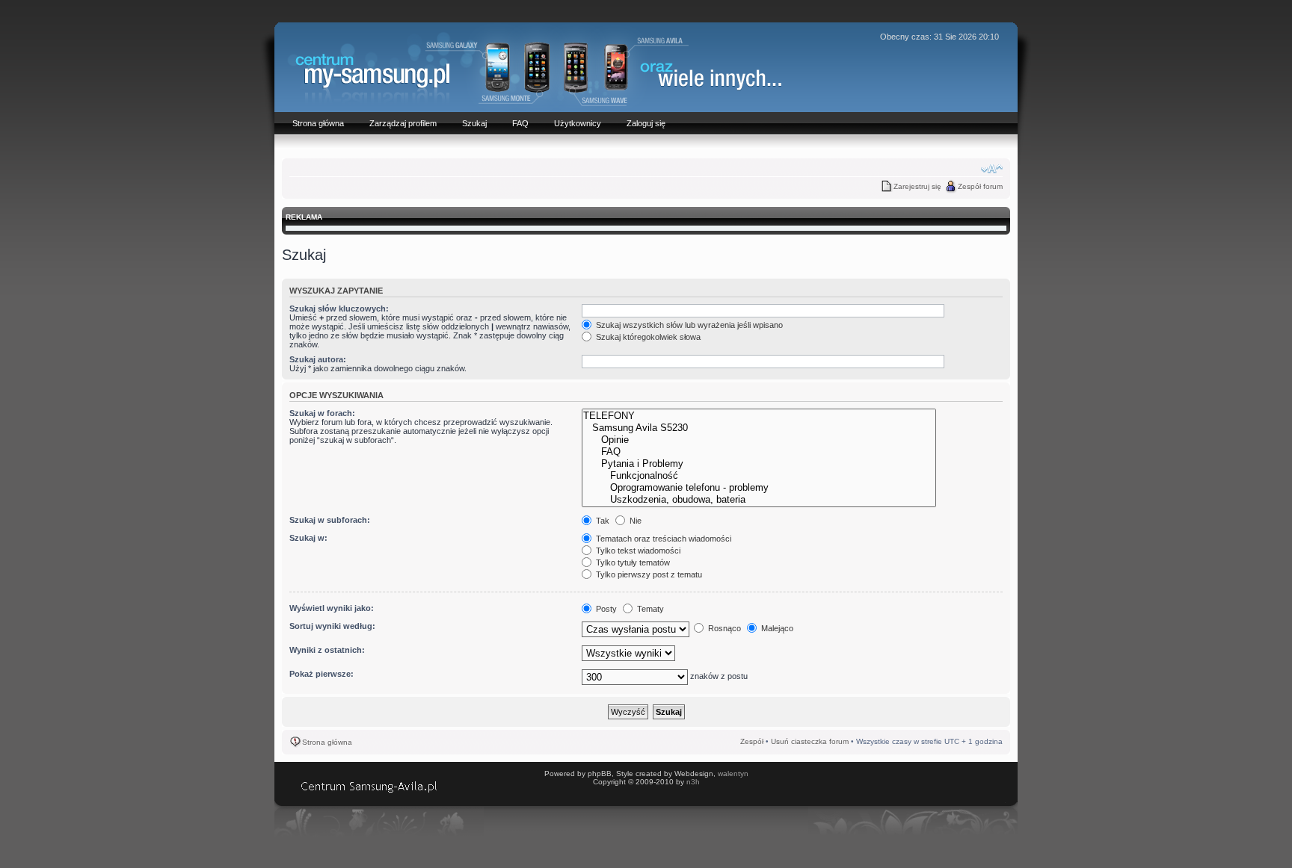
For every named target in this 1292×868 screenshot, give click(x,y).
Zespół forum (980, 186)
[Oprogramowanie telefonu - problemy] (759, 488)
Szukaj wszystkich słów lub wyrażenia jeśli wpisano (688, 324)
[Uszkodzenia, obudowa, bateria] (759, 500)
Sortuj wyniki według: (332, 625)
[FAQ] (759, 452)
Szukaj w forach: (322, 413)
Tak (601, 520)
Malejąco (776, 628)
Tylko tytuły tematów (632, 562)
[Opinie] (759, 440)
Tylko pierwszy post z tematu (648, 574)
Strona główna (327, 742)
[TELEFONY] (759, 416)
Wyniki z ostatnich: (327, 649)
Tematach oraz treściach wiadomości (662, 538)
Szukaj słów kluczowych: (339, 308)
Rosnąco (723, 628)
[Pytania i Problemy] (759, 464)
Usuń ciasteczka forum (810, 741)
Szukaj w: (308, 537)
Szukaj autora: (317, 359)
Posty (605, 608)
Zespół (751, 741)
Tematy (649, 608)
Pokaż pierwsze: (321, 673)
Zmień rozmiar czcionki (992, 169)
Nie (634, 520)
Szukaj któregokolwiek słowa (647, 336)
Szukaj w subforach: (329, 519)
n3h (693, 782)
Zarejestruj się (917, 186)
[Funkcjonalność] (759, 476)
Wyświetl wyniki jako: (331, 608)
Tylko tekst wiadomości (637, 550)
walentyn (733, 773)
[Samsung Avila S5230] (759, 428)
